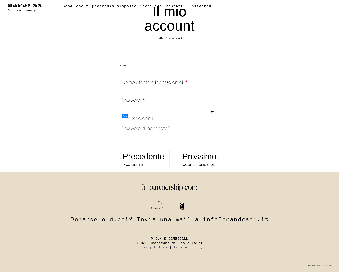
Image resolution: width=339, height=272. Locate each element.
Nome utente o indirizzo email (164, 81)
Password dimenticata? (146, 129)
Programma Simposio (114, 6)
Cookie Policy (188, 247)
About (82, 6)
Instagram (200, 6)
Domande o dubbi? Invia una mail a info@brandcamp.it (169, 220)
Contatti (175, 6)
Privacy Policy (151, 247)
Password (142, 99)
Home (67, 6)
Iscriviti (151, 6)
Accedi (125, 116)
